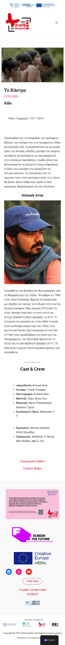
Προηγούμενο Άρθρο (32, 461)
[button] (32, 581)
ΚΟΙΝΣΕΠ (32, 594)
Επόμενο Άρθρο (32, 468)
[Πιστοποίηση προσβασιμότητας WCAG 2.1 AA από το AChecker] (32, 602)
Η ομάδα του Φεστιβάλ (32, 589)
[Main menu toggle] (56, 22)
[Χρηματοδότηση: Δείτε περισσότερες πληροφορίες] (32, 5)
